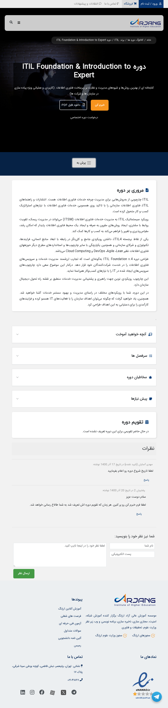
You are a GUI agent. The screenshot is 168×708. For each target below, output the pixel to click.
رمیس (77, 645)
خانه (149, 40)
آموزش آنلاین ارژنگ (69, 608)
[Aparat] (52, 693)
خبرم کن (99, 105)
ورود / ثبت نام (149, 3)
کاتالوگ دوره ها (135, 40)
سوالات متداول (72, 630)
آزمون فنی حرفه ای (70, 623)
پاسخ (146, 480)
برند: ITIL (119, 40)
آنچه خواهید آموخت (131, 334)
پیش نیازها (139, 399)
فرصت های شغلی (71, 616)
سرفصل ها (139, 356)
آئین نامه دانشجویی (69, 638)
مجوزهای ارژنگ (141, 635)
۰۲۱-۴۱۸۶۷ (73, 680)
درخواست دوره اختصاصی (84, 117)
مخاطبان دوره (137, 377)
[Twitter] (63, 693)
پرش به (82, 162)
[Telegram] (74, 693)
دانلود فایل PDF (71, 105)
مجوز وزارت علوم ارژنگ (108, 635)
